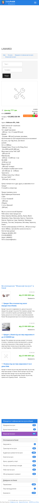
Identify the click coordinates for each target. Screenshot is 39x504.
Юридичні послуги (19, 425)
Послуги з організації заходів (19, 465)
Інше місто (12, 4)
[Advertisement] (19, 26)
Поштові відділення (19, 489)
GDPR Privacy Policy (34, 502)
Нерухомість (19, 444)
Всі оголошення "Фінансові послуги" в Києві (18, 287)
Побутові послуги (19, 470)
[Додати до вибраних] (3, 110)
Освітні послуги (19, 457)
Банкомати (19, 493)
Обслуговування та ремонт (19, 474)
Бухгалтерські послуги (19, 429)
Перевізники (19, 484)
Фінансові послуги (19, 434)
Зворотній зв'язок (23, 502)
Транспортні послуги (19, 448)
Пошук (6, 76)
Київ (10, 1)
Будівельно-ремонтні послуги (19, 453)
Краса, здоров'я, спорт (19, 461)
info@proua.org (14, 502)
